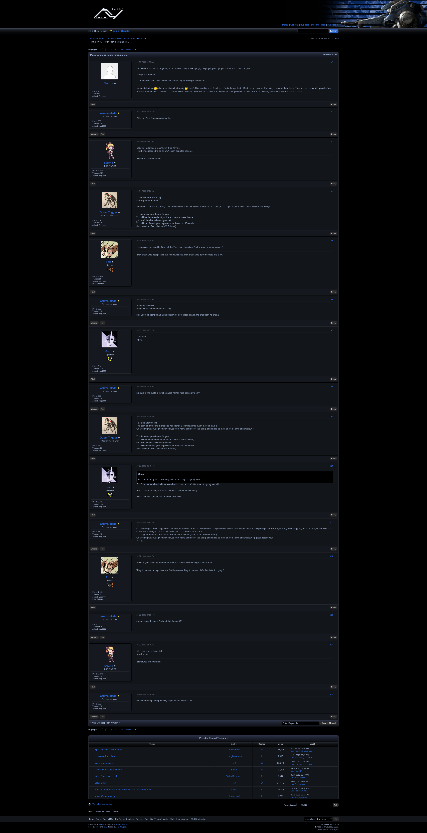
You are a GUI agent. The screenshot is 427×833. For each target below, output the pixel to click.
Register (125, 31)
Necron (108, 83)
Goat (108, 351)
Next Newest (112, 723)
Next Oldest (98, 723)
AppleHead (234, 749)
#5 (332, 241)
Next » (128, 50)
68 (122, 50)
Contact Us (108, 819)
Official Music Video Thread (108, 769)
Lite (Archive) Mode (159, 819)
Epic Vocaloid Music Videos (108, 749)
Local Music (100, 783)
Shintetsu (303, 791)
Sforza (234, 769)
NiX (234, 763)
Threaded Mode (330, 55)
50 (262, 763)
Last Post (294, 751)
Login (116, 31)
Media (134, 38)
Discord (315, 25)
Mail (323, 25)
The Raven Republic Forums (101, 38)
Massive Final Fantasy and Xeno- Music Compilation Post (123, 789)
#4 (332, 191)
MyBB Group (121, 824)
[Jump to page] (135, 49)
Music (141, 38)
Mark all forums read (179, 819)
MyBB (101, 824)
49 (262, 769)
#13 (331, 615)
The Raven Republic (124, 819)
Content (294, 25)
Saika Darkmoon (234, 776)
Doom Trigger (108, 212)
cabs (97, 827)
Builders (304, 25)
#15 (331, 694)
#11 (331, 522)
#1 (332, 62)
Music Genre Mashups (106, 796)
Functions (332, 25)
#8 (332, 386)
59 (262, 749)
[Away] (118, 113)
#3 (332, 142)
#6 (332, 299)
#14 (331, 645)
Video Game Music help (106, 776)
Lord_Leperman (305, 751)
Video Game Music (104, 763)
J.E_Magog (121, 827)
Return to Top (142, 819)
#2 (332, 112)
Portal (285, 25)
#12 (331, 556)
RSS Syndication (198, 819)
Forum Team (95, 819)
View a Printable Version (102, 804)
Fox (108, 261)
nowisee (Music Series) (106, 756)
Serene (108, 162)
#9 (332, 416)
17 (262, 783)
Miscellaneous (122, 38)
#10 (331, 466)
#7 (332, 330)
